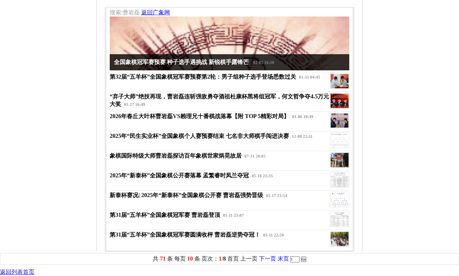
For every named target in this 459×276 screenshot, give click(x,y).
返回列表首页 (17, 272)
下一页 (267, 259)
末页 (283, 259)
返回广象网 (155, 12)
